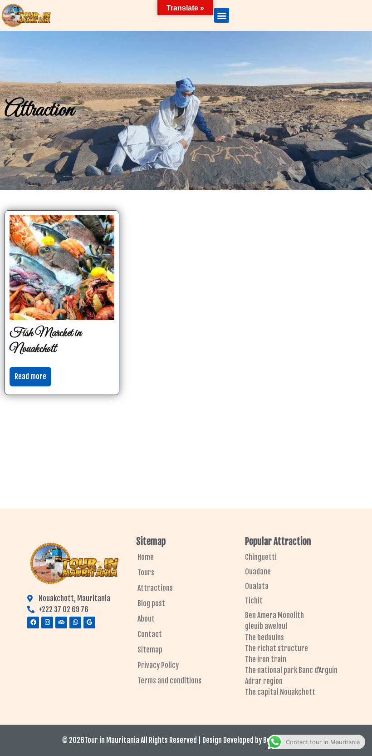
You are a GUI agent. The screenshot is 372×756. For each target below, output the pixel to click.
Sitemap (149, 649)
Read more (30, 376)
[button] (221, 15)
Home (145, 557)
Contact (149, 634)
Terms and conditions (169, 680)
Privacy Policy (158, 665)
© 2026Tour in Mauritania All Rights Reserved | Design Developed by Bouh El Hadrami (186, 740)
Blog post (151, 603)
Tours (145, 572)
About (146, 618)
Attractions (155, 588)
